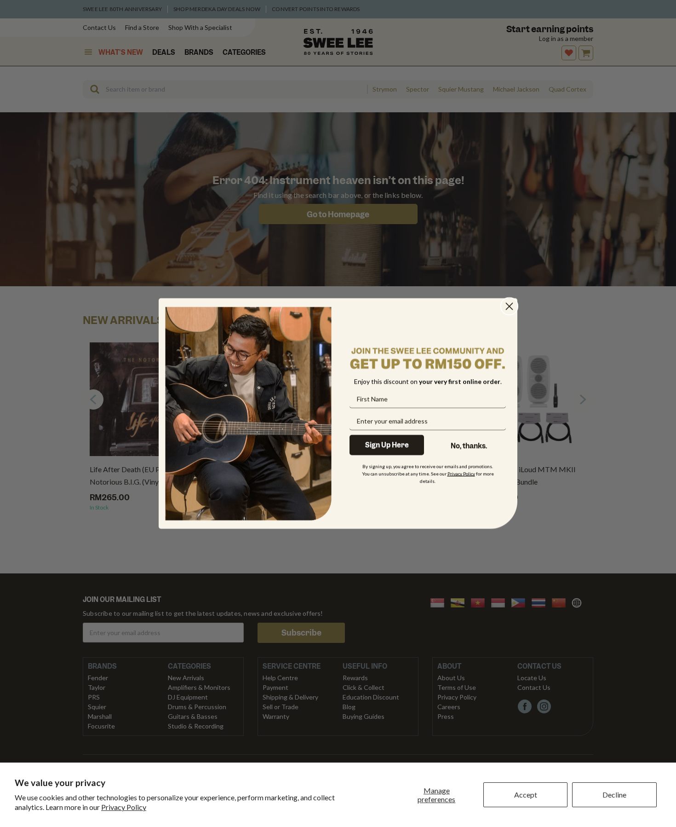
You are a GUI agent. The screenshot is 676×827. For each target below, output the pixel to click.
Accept (525, 794)
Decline (614, 794)
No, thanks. (469, 446)
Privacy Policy (123, 807)
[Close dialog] (509, 306)
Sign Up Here (387, 445)
